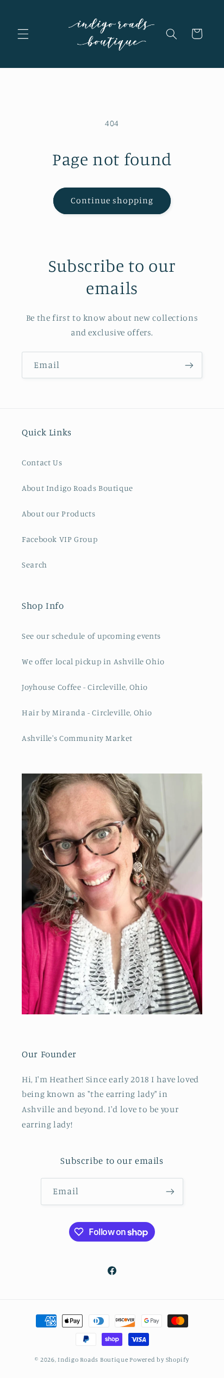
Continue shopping (112, 200)
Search (34, 564)
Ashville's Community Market (77, 738)
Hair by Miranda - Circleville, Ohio (87, 712)
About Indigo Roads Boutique (77, 487)
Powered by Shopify (159, 1359)
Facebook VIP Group (59, 539)
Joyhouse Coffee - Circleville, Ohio (85, 686)
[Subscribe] (189, 365)
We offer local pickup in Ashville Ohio (93, 661)
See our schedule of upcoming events (91, 635)
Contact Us (42, 462)
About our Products (58, 513)
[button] (22, 33)
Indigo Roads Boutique (93, 1359)
